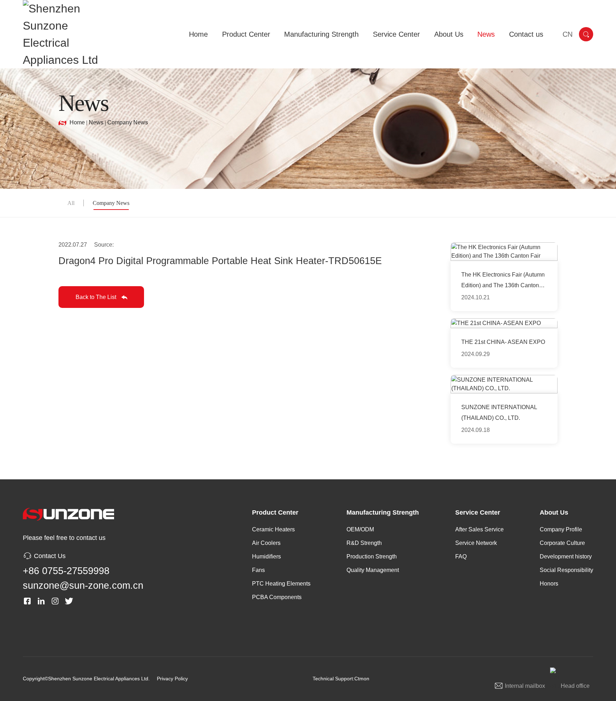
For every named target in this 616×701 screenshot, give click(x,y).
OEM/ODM (360, 529)
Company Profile (561, 529)
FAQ (461, 556)
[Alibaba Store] (96, 601)
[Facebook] (27, 601)
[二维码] (124, 601)
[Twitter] (69, 601)
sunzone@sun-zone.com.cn (83, 585)
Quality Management (372, 570)
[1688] (110, 601)
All (71, 203)
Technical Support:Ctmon (341, 678)
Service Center (477, 512)
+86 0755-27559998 (66, 571)
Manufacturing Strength (382, 512)
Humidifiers (266, 556)
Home (77, 122)
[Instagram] (55, 601)
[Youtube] (82, 601)
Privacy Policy (172, 678)
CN (568, 34)
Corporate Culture (562, 543)
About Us (554, 512)
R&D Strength (364, 543)
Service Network (476, 543)
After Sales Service (479, 529)
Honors (549, 584)
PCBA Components (277, 597)
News (96, 122)
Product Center (275, 512)
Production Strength (371, 556)
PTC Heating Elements (281, 584)
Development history (566, 556)
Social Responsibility (566, 570)
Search (586, 34)
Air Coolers (266, 543)
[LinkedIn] (41, 601)
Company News (127, 122)
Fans (258, 570)
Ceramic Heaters (273, 529)
